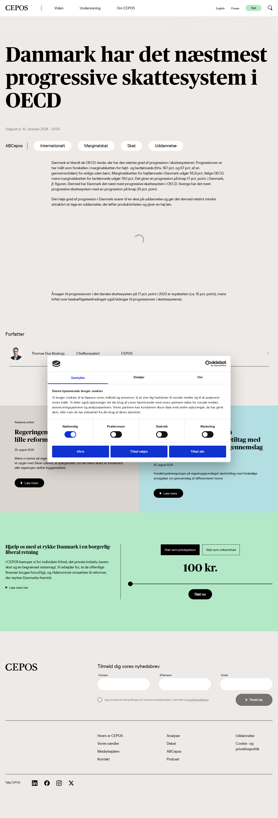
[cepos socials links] (35, 783)
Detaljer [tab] (139, 377)
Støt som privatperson (180, 550)
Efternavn (166, 675)
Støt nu (200, 594)
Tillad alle (197, 451)
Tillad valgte (139, 451)
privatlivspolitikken (197, 700)
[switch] (116, 434)
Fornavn (103, 675)
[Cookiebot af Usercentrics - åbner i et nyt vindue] (208, 364)
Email (224, 675)
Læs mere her (18, 588)
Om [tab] (199, 377)
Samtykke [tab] (78, 377)
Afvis (80, 451)
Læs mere (31, 483)
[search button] (270, 8)
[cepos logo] (21, 667)
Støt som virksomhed (221, 550)
